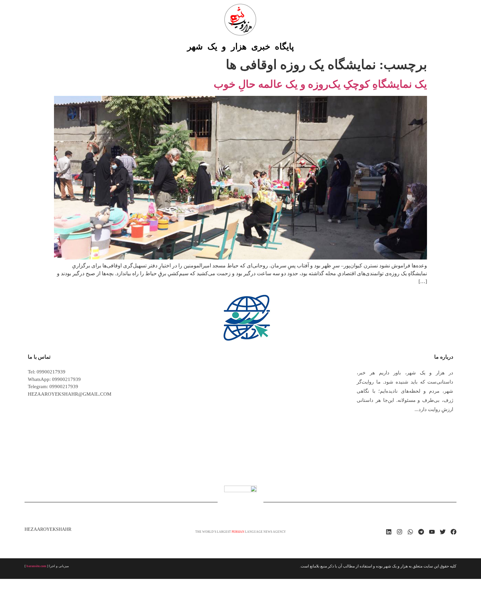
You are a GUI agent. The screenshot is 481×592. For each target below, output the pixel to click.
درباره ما (443, 357)
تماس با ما (39, 357)
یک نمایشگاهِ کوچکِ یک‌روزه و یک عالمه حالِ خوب (320, 84)
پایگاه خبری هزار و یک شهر (240, 46)
